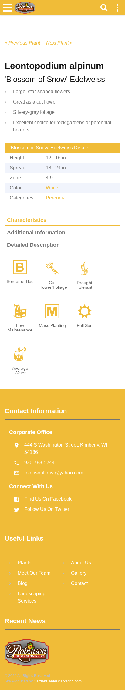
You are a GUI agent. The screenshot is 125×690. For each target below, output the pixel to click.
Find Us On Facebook (48, 498)
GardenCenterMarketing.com (58, 681)
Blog (23, 583)
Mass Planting (52, 325)
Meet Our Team (34, 573)
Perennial (56, 197)
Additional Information (36, 232)
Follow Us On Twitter (46, 509)
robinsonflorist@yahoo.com (53, 472)
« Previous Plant (22, 43)
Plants (24, 562)
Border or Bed (20, 281)
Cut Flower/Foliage (53, 285)
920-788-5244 (39, 462)
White (52, 187)
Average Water (20, 370)
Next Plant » (59, 43)
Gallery (78, 573)
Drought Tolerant (84, 285)
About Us (81, 562)
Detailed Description (33, 245)
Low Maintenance (20, 327)
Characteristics (26, 220)
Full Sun (85, 325)
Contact (79, 583)
